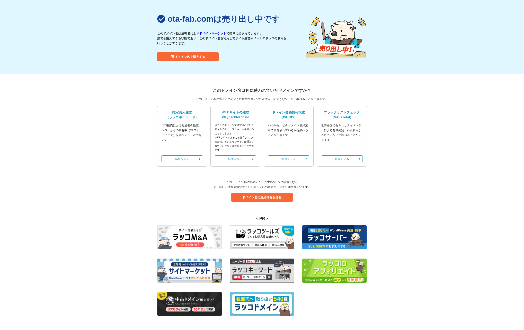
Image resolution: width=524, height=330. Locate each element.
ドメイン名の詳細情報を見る (261, 197)
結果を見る (182, 158)
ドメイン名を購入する (190, 56)
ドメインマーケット (212, 33)
